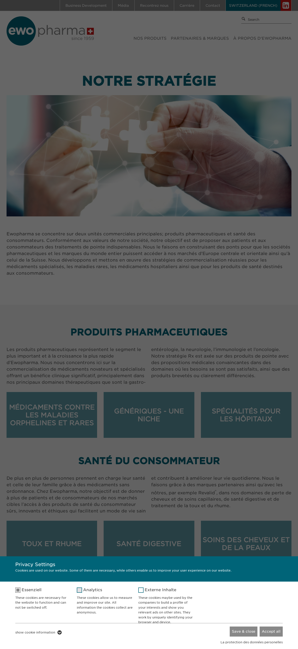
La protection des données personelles (252, 642)
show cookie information (35, 632)
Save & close (243, 631)
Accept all (271, 631)
